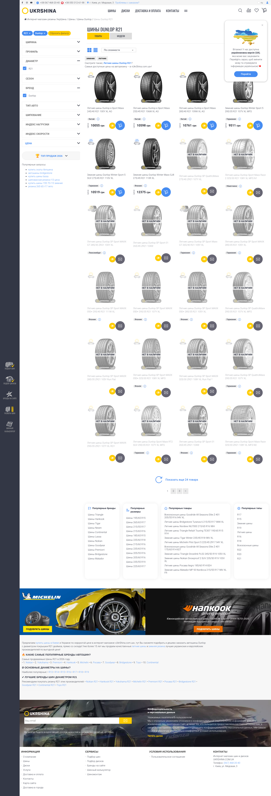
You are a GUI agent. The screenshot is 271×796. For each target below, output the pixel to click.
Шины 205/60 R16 (136, 557)
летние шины (139, 646)
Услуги (26, 770)
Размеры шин (9, 413)
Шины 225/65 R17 (136, 566)
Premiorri (57, 662)
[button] (60, 2)
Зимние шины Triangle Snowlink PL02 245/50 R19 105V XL (195, 553)
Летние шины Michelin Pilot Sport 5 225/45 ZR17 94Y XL (193, 542)
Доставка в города (33, 787)
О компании (29, 756)
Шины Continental (97, 532)
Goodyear (110, 662)
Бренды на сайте (9, 398)
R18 (239, 541)
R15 (239, 519)
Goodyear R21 (29, 685)
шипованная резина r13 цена (44, 179)
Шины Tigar (94, 523)
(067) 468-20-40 (232, 762)
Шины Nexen (95, 527)
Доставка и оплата (148, 10)
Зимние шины (244, 523)
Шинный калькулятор (10, 430)
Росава (97, 662)
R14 (57, 672)
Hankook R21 (107, 681)
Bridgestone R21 (187, 681)
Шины (26, 761)
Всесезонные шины (248, 545)
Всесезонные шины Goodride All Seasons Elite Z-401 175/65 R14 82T (192, 548)
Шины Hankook (96, 519)
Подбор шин (10, 368)
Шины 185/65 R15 (136, 535)
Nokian (29, 662)
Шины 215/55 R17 (136, 526)
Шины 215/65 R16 (136, 531)
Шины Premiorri (96, 549)
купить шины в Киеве (47, 642)
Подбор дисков (9, 383)
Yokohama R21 (123, 681)
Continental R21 (46, 685)
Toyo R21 (61, 685)
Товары (98, 36)
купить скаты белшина (40, 169)
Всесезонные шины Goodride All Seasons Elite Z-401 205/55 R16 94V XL (192, 516)
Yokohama (42, 662)
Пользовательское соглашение (168, 756)
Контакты (172, 10)
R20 (239, 554)
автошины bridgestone (40, 173)
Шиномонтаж (94, 774)
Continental (152, 662)
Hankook (71, 662)
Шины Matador (96, 558)
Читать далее (155, 735)
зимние (90, 58)
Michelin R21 (139, 681)
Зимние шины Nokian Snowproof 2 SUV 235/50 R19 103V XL (194, 560)
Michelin (84, 662)
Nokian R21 (92, 681)
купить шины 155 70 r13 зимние (45, 183)
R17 (239, 514)
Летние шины (244, 532)
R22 (239, 549)
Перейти (246, 74)
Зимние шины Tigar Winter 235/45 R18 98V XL (188, 537)
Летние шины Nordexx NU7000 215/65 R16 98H (189, 526)
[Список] (95, 50)
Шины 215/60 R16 (136, 544)
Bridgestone (125, 662)
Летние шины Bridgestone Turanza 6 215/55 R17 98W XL (194, 521)
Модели (121, 36)
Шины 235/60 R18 (136, 540)
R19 (239, 527)
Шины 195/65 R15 (136, 518)
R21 (31, 68)
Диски (125, 10)
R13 (51, 672)
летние (102, 58)
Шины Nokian (95, 541)
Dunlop (32, 95)
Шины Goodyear (96, 545)
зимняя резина (157, 646)
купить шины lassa (38, 176)
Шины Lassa (94, 536)
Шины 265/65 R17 (136, 522)
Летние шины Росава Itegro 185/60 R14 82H (188, 565)
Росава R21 (170, 681)
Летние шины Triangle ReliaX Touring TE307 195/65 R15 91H (193, 532)
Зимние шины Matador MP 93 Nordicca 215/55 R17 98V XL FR (195, 571)
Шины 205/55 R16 (136, 553)
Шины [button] (112, 10)
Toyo (138, 662)
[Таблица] (89, 50)
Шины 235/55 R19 (136, 561)
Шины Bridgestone (97, 554)
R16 (239, 536)
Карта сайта (29, 783)
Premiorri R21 (155, 681)
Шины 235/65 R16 (136, 548)
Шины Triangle (95, 514)
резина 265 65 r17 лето (40, 186)
